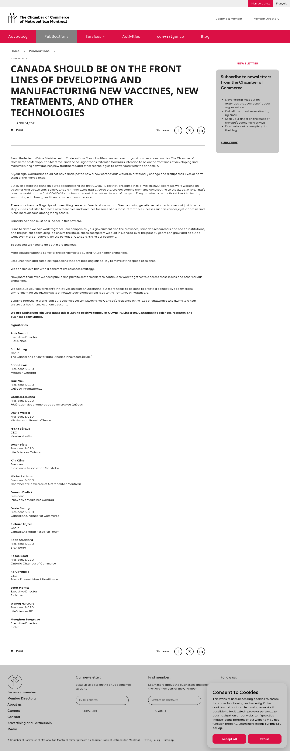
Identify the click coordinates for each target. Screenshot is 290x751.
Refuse (264, 739)
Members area (260, 3)
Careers (13, 711)
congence (170, 36)
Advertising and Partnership (29, 723)
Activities (131, 36)
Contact (13, 717)
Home (15, 51)
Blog (205, 36)
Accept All (229, 739)
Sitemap (169, 739)
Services (94, 36)
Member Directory (266, 19)
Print (19, 130)
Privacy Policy (152, 739)
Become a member (229, 19)
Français (281, 3)
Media (12, 729)
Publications (57, 36)
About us (14, 704)
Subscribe (229, 143)
